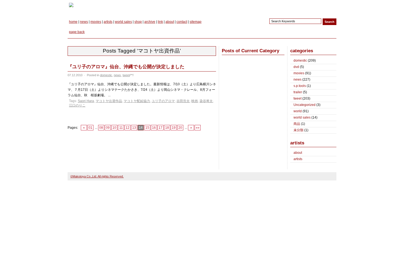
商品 (297, 124)
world (298, 111)
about (169, 22)
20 (180, 128)
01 (90, 128)
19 (174, 128)
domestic (106, 75)
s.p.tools (300, 86)
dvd (296, 67)
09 (108, 128)
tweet (126, 75)
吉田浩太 (183, 101)
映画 (194, 101)
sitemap (195, 22)
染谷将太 (206, 101)
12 (127, 128)
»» (198, 128)
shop (138, 22)
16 (154, 128)
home (73, 22)
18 (167, 128)
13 (134, 128)
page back (77, 32)
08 (101, 128)
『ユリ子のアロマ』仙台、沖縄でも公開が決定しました (126, 66)
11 (121, 128)
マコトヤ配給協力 (137, 101)
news (84, 22)
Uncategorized (305, 105)
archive (149, 22)
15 (147, 128)
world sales (123, 22)
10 (114, 128)
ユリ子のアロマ (163, 101)
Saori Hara (86, 101)
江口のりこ (77, 105)
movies (95, 22)
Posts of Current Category (250, 50)
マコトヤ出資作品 (109, 101)
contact (181, 22)
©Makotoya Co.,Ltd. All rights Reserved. (97, 176)
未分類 (298, 130)
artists (108, 22)
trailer (298, 92)
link (160, 22)
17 (160, 128)
